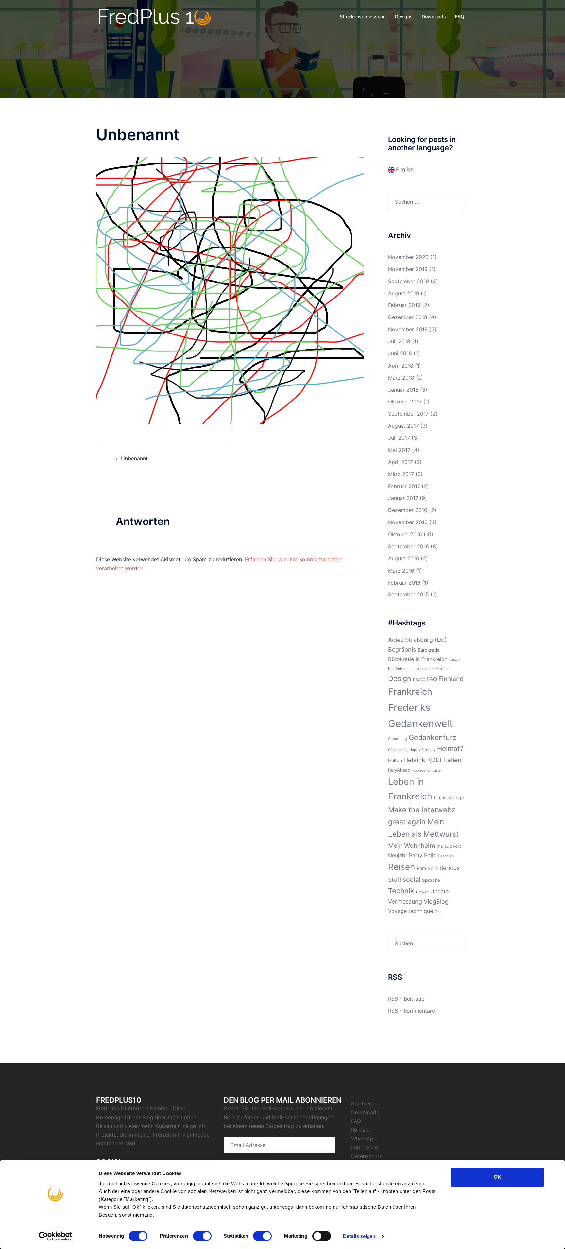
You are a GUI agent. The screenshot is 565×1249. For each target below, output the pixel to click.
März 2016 (401, 570)
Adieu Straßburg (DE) (417, 639)
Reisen (401, 867)
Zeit (438, 912)
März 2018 (401, 377)
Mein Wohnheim (411, 845)
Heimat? (450, 748)
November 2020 (408, 257)
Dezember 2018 (407, 317)
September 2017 (408, 413)
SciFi (433, 868)
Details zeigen (359, 1236)
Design (399, 678)
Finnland (451, 679)
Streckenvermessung (363, 16)
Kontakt (360, 1129)
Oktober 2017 (405, 401)
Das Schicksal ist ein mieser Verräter (418, 669)
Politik (431, 855)
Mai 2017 (399, 450)
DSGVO (419, 680)
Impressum (364, 1147)
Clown (454, 660)
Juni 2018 (400, 353)
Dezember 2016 (407, 510)
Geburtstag (397, 739)
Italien (452, 760)
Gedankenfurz (432, 737)
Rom (421, 868)
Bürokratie (428, 650)
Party (415, 855)
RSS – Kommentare (411, 1010)
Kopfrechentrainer (427, 770)
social (411, 879)
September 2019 (408, 281)
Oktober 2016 (405, 534)
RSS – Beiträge (406, 998)
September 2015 (408, 594)
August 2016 (403, 558)
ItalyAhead (399, 770)
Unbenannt (134, 458)
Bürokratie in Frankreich (418, 659)
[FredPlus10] (155, 16)
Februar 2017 (404, 486)
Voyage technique (410, 911)
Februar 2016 (404, 582)
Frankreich (410, 691)
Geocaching (398, 750)
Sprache (431, 880)
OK (497, 1177)
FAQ (459, 16)
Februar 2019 (404, 305)
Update (439, 891)
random (447, 856)
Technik (401, 890)
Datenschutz (366, 1156)
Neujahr (397, 855)
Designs (404, 16)
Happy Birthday (422, 750)
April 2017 (400, 462)
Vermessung (405, 901)
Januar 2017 (403, 498)
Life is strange (449, 797)
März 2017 (401, 474)
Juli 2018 (399, 341)
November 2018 (408, 329)
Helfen (395, 760)
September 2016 (408, 546)
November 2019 (408, 269)
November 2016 (408, 522)
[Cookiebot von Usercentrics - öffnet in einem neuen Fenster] (55, 1236)
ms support (449, 846)
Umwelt (422, 892)
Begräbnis (402, 649)
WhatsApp (364, 1138)
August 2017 (403, 425)
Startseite (363, 1103)
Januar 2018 (403, 389)
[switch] (202, 1236)
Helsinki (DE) (422, 760)
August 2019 (403, 293)
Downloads (434, 16)
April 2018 (400, 365)
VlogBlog (436, 901)
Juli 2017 (399, 438)
